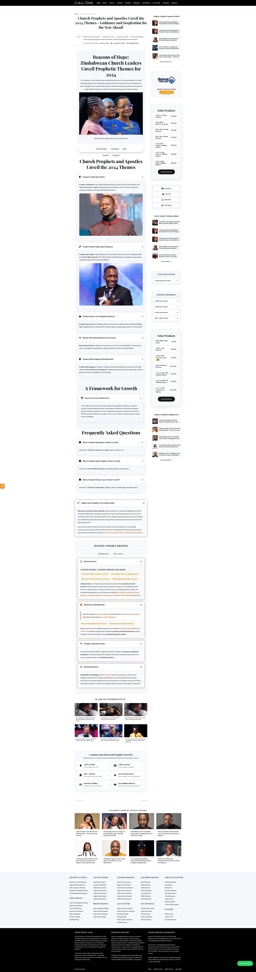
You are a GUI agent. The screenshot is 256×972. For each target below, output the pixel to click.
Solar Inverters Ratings (100, 914)
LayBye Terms (169, 899)
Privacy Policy (169, 914)
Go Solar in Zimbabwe (100, 885)
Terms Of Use (169, 917)
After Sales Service (170, 893)
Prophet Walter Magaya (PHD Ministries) (98, 359)
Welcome (178, 969)
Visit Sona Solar (167, 92)
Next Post (143, 801)
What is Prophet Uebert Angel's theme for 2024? (101, 461)
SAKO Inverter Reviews (124, 899)
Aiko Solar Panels (146, 920)
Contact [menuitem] (175, 3)
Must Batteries (145, 882)
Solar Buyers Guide (99, 882)
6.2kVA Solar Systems (99, 896)
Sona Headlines (102, 614)
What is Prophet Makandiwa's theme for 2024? (100, 442)
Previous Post (79, 801)
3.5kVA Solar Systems (99, 890)
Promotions (168, 888)
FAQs (124, 149)
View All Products (166, 172)
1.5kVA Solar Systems (99, 888)
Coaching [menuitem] (166, 3)
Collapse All (115, 155)
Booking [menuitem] (128, 3)
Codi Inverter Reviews (124, 882)
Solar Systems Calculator (124, 908)
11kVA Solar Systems (99, 899)
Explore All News (165, 261)
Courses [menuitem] (120, 3)
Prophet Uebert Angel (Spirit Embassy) (98, 247)
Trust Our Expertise (76, 908)
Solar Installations (75, 914)
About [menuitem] (105, 3)
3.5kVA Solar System (161, 307)
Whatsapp (167, 200)
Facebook (167, 188)
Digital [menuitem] (112, 3)
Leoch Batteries (146, 893)
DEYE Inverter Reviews (124, 890)
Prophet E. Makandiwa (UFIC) (94, 177)
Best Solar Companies (76, 911)
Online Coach (158, 969)
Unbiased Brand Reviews (77, 885)
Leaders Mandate (126, 628)
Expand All (106, 155)
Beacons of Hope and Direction (97, 398)
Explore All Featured (165, 61)
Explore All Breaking (166, 460)
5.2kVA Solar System (161, 312)
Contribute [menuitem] (146, 3)
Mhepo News (104, 675)
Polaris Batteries (146, 899)
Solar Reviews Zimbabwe (131, 614)
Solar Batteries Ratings (100, 911)
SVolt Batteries (145, 885)
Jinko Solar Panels (146, 911)
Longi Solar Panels (146, 917)
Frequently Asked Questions (78, 893)
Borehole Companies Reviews (79, 890)
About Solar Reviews (76, 906)
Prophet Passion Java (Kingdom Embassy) (99, 316)
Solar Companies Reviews (77, 888)
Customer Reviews (170, 890)
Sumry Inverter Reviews (124, 896)
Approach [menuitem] (136, 3)
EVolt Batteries (145, 888)
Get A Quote (168, 885)
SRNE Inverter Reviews (124, 893)
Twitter (168, 194)
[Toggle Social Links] (2, 486)
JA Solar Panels (145, 914)
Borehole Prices (122, 922)
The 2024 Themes (101, 149)
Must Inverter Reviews (124, 885)
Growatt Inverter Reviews (125, 888)
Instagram (168, 205)
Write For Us (169, 969)
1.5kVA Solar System (161, 301)
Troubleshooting (170, 896)
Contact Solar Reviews (172, 904)
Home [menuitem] (98, 3)
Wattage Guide (121, 917)
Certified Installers (170, 882)
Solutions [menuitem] (156, 3)
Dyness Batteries (146, 890)
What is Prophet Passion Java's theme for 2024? (101, 480)
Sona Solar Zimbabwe (107, 617)
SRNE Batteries (146, 896)
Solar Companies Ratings (101, 908)
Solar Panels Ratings (99, 917)
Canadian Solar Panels (147, 908)
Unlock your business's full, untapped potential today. (123, 533)
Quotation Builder (122, 914)
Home (149, 969)
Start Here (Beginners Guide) (79, 903)
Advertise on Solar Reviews (78, 882)
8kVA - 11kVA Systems (161, 318)
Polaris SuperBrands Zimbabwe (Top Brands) (113, 595)
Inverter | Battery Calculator (126, 911)
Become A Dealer (75, 917)
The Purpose (115, 149)
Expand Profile (104, 554)
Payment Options (170, 902)
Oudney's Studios (80, 969)
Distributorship (74, 920)
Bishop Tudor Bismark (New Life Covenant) (99, 338)
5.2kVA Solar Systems (99, 893)
